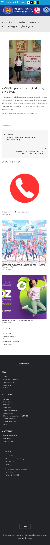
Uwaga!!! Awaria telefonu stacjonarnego (16, 212)
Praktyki (5, 424)
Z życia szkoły (6, 125)
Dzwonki (6, 405)
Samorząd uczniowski (10, 379)
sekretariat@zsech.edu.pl (18, 469)
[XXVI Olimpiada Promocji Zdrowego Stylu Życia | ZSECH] (25, 10)
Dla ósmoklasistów (9, 336)
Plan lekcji (6, 399)
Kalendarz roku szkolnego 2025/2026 (15, 416)
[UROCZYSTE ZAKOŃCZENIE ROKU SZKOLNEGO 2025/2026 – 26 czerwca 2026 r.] (24, 242)
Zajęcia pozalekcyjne (10, 410)
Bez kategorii (7, 333)
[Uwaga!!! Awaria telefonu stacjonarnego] (24, 188)
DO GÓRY (25, 526)
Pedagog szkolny (8, 382)
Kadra (5, 377)
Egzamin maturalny (9, 419)
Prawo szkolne (8, 413)
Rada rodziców (8, 441)
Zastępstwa (7, 402)
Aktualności (7, 438)
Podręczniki (7, 407)
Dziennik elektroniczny (10, 435)
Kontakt (5, 388)
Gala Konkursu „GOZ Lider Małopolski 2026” (17, 320)
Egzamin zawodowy (9, 421)
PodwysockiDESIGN (25, 538)
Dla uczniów (7, 339)
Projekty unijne (7, 385)
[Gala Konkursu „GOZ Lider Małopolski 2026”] (24, 297)
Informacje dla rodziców (11, 341)
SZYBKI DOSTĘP (24, 363)
